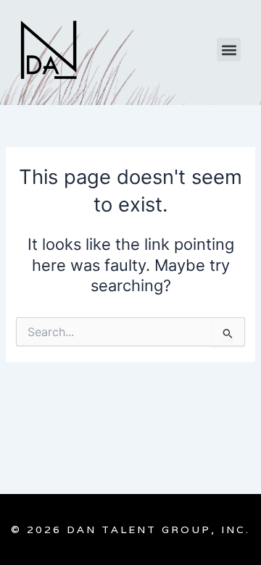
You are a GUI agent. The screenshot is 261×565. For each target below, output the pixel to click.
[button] (229, 50)
